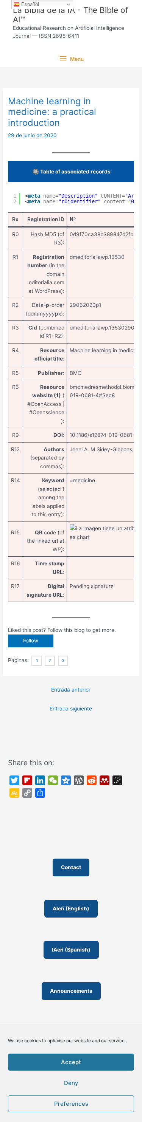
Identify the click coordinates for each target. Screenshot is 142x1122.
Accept (71, 1062)
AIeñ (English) (71, 908)
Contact (71, 867)
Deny (71, 1082)
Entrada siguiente (71, 709)
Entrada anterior (71, 690)
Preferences (71, 1103)
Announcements (71, 991)
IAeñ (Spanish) (71, 950)
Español (29, 4)
